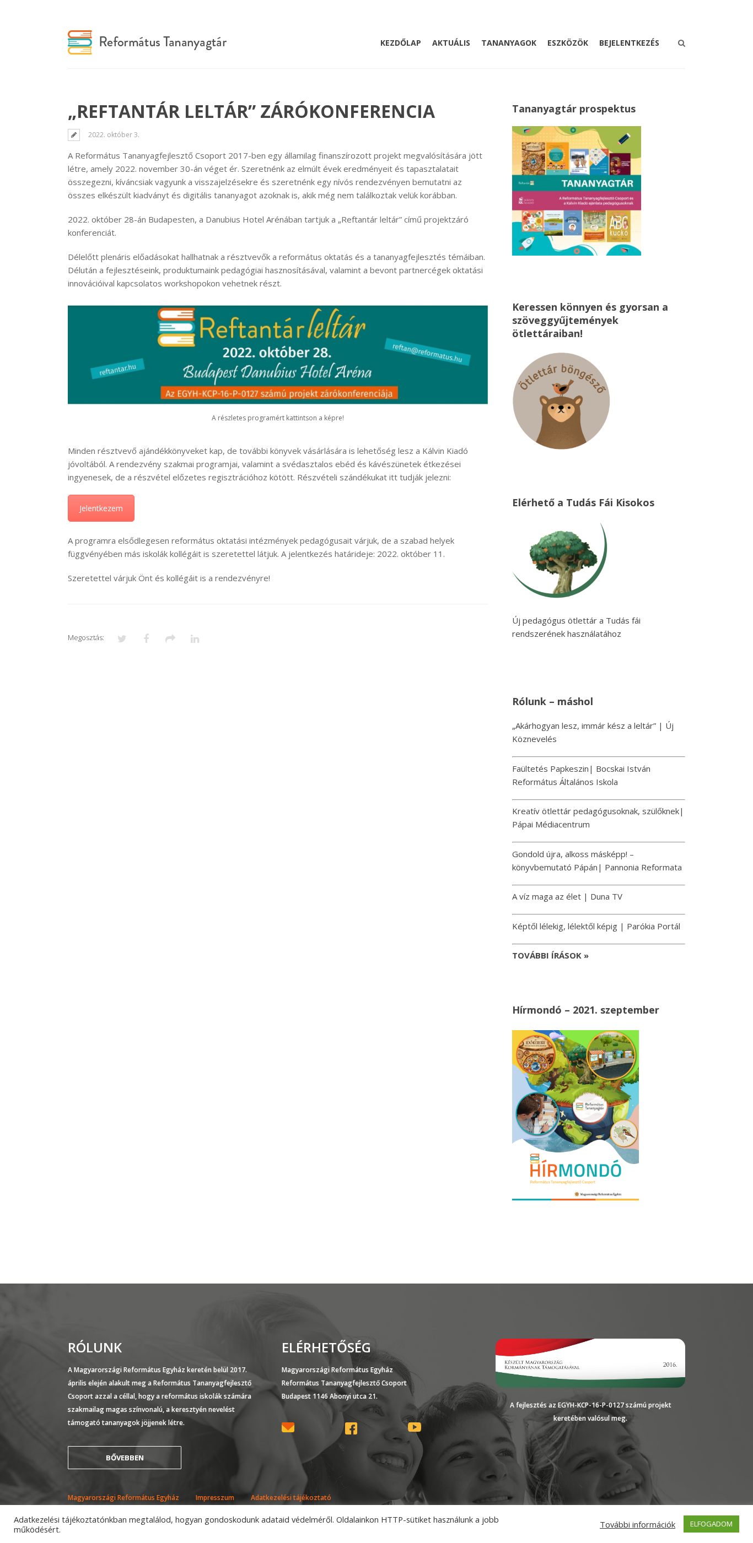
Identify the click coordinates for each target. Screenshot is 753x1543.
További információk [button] (637, 1524)
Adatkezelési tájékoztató (291, 1497)
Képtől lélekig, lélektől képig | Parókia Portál (596, 926)
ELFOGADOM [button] (711, 1524)
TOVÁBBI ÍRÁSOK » (550, 955)
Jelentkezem (101, 508)
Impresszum (215, 1497)
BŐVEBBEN (125, 1458)
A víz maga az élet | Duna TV (567, 896)
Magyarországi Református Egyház (123, 1497)
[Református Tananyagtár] (147, 47)
